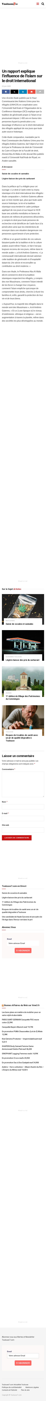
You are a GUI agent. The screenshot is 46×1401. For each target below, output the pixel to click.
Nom (5, 802)
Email (9, 939)
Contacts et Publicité (9, 1390)
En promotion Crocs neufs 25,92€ (16, 1058)
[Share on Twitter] (14, 92)
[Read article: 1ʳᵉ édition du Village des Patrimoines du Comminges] (23, 681)
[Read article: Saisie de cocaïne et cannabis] (23, 609)
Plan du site (25, 1390)
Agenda (8, 693)
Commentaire (8, 769)
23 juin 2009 (6, 86)
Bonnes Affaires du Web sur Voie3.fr (22, 1005)
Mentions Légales (32, 1387)
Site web (5, 825)
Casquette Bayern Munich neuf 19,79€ (17, 1027)
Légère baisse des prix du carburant (18, 178)
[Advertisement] (23, 33)
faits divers (10, 620)
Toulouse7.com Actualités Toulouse (15, 1385)
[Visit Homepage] (10, 4)
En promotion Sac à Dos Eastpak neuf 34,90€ (20, 1063)
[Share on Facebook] (6, 92)
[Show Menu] (38, 4)
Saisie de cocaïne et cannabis (15, 174)
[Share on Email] (32, 92)
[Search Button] (43, 4)
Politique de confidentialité (11, 1387)
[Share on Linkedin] (23, 92)
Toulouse (9, 732)
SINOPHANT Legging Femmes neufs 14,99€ (20, 1054)
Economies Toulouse (14, 657)
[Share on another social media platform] (40, 92)
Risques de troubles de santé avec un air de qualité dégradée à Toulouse (22, 738)
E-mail (5, 813)
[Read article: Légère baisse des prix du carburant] (23, 645)
